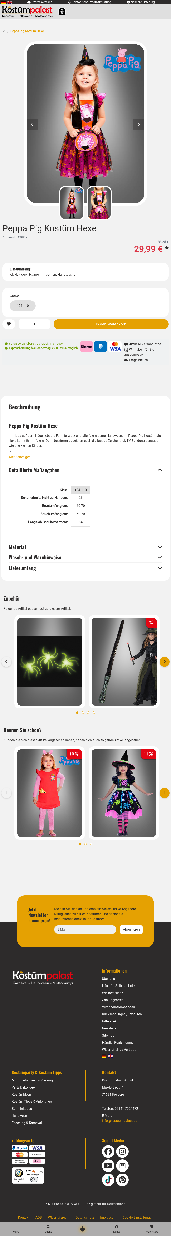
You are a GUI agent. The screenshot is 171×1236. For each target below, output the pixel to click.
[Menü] (41, 1169)
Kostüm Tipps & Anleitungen (33, 1102)
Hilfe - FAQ (109, 1021)
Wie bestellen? (112, 993)
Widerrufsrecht (58, 1218)
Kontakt (23, 1218)
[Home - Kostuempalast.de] (48, 978)
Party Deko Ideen (24, 1087)
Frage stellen (138, 360)
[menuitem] (3, 2)
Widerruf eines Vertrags (119, 1050)
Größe (14, 296)
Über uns (108, 979)
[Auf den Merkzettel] (8, 324)
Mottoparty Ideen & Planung (32, 1080)
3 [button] (88, 712)
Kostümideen (21, 1094)
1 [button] (77, 712)
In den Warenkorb (111, 324)
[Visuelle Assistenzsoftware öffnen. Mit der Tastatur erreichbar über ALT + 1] (59, 11)
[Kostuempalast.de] (28, 11)
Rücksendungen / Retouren (122, 1014)
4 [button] (93, 712)
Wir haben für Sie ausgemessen (139, 352)
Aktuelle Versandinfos (144, 344)
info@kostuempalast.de (119, 1121)
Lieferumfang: (20, 269)
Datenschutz (84, 1218)
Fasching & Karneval (27, 1123)
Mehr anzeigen (20, 457)
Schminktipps (22, 1109)
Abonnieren (131, 929)
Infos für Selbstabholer (119, 986)
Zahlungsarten (112, 1000)
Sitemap (108, 1035)
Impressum (108, 1218)
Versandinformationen (118, 1007)
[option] (85, 123)
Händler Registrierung (118, 1042)
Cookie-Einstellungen (138, 1218)
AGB (38, 1218)
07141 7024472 (126, 1109)
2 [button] (82, 712)
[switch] (34, 1179)
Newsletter (109, 1028)
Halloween (19, 1116)
